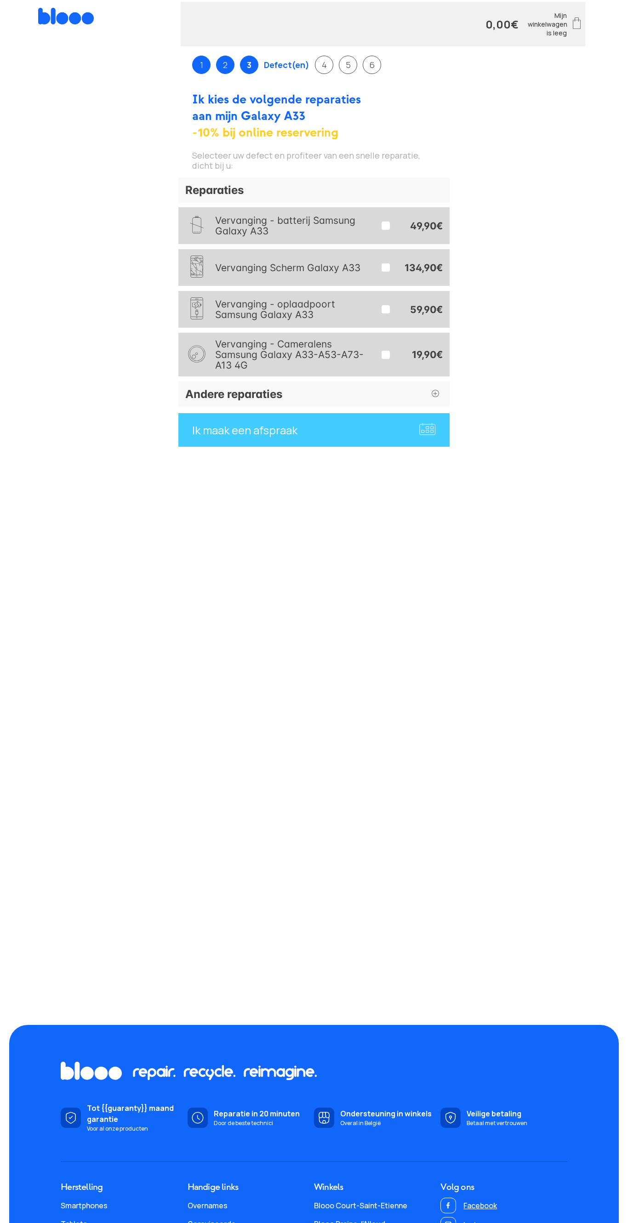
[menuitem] (124, 1205)
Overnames (208, 1205)
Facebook (480, 1205)
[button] (314, 190)
